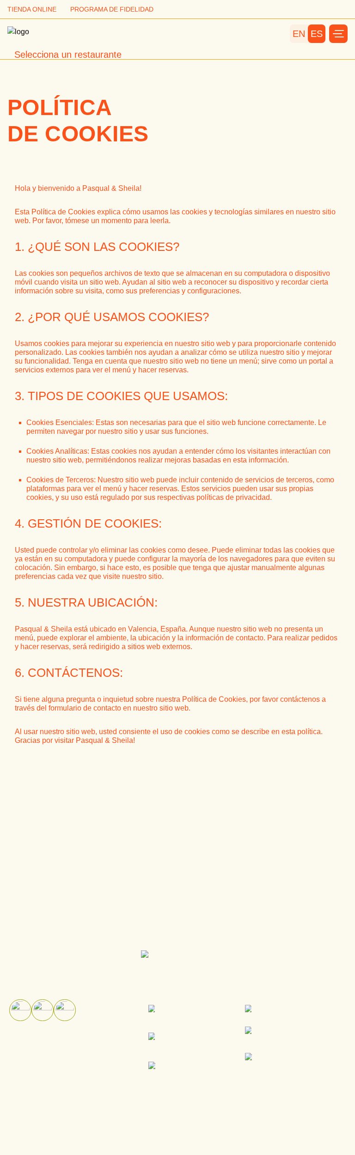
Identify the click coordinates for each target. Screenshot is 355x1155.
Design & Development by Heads (200, 1110)
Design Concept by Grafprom (303, 1110)
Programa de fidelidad (111, 9)
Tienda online (31, 9)
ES (317, 34)
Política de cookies (47, 1067)
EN (299, 34)
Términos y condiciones (57, 1056)
